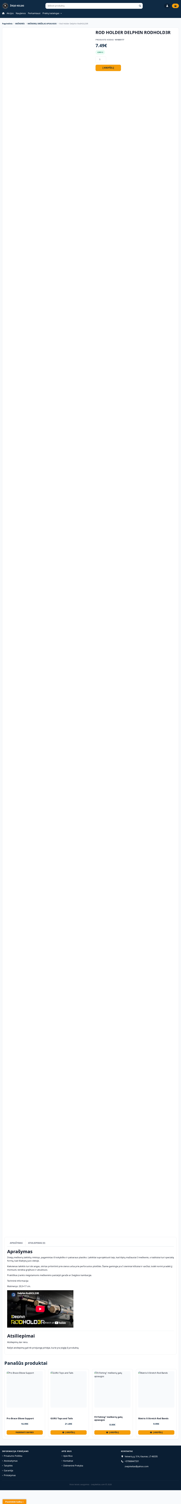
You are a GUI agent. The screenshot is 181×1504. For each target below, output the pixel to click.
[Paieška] (140, 6)
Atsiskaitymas (11, 1460)
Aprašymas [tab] (16, 1242)
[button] (68, 1432)
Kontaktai (68, 1460)
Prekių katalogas (51, 13)
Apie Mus (68, 1455)
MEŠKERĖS (20, 23)
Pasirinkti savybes (25, 1432)
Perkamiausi (34, 13)
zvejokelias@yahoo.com (137, 1466)
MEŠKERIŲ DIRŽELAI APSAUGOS (42, 23)
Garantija (8, 1470)
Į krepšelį (108, 67)
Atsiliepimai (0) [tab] (36, 1242)
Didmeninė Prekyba (73, 1465)
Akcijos (10, 13)
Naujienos (21, 13)
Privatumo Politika (13, 1455)
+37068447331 (132, 1461)
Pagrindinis (7, 23)
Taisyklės (8, 1465)
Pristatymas (10, 1475)
